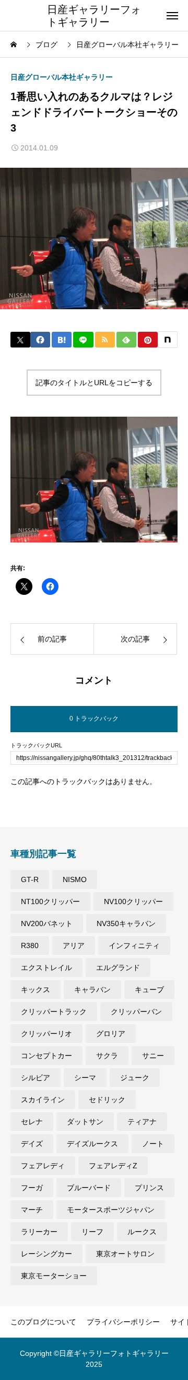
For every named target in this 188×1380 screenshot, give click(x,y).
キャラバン (92, 989)
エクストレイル (46, 967)
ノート (153, 1143)
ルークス (142, 1231)
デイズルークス (92, 1143)
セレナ (32, 1121)
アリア (74, 945)
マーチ (32, 1209)
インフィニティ (134, 945)
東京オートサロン (125, 1253)
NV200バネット (47, 923)
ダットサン (85, 1121)
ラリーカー (39, 1231)
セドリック (107, 1099)
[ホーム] (14, 44)
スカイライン (43, 1099)
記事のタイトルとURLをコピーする (94, 382)
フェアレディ (43, 1165)
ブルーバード (89, 1187)
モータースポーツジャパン (111, 1209)
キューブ (149, 989)
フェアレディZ (113, 1165)
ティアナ (142, 1121)
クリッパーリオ (46, 1033)
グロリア (110, 1033)
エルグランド (118, 967)
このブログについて (43, 1322)
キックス (35, 989)
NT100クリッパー (50, 901)
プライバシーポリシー (123, 1322)
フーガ (32, 1187)
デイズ (32, 1143)
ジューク (134, 1077)
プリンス (149, 1187)
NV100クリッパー (133, 901)
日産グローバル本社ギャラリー (61, 77)
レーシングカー (46, 1253)
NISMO (75, 879)
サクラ (107, 1055)
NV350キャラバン (126, 923)
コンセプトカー (46, 1055)
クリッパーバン (136, 1011)
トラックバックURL (36, 745)
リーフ (92, 1231)
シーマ (85, 1077)
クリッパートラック (54, 1011)
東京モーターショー (54, 1276)
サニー (153, 1055)
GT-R (30, 879)
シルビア (35, 1077)
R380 (30, 945)
